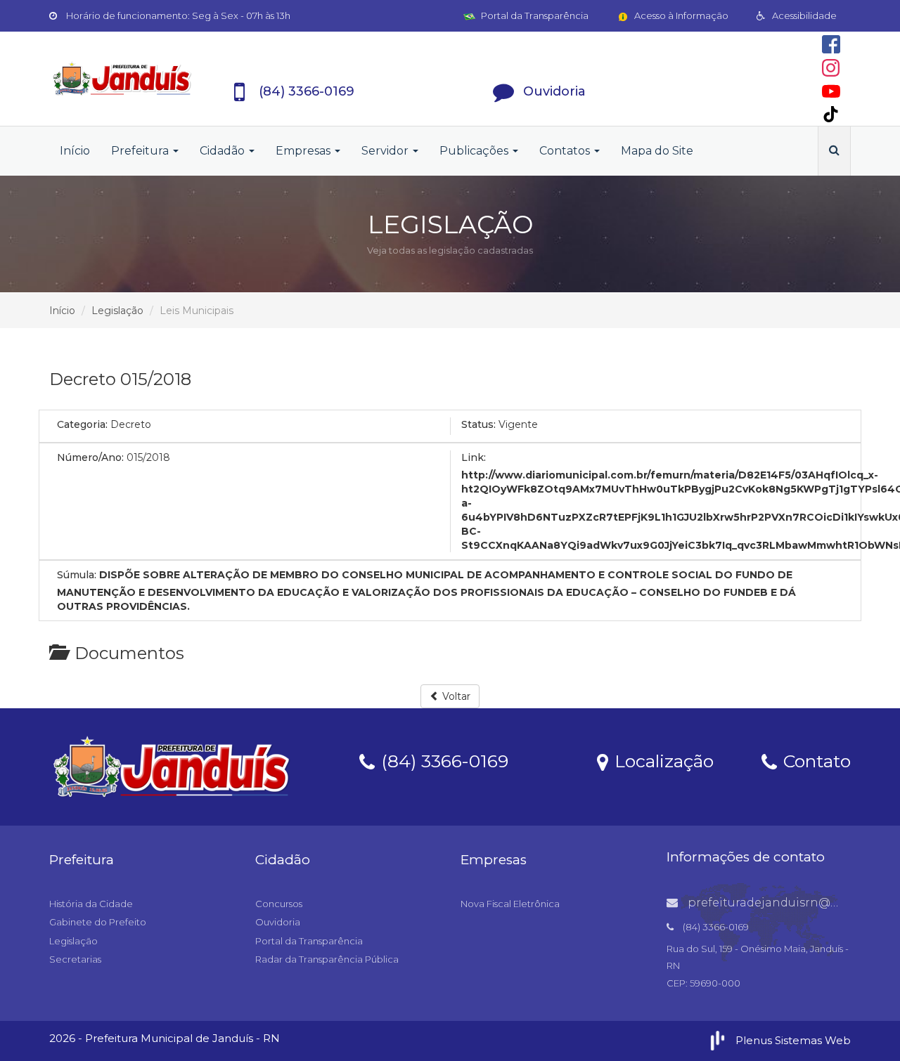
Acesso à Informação (680, 15)
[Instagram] (831, 68)
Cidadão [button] (224, 150)
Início (75, 150)
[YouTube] (831, 91)
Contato (814, 760)
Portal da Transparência (534, 15)
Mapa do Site (657, 150)
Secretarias (75, 959)
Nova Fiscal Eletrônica (510, 903)
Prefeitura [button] (141, 150)
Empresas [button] (304, 150)
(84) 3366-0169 (442, 760)
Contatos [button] (566, 150)
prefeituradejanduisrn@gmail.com (789, 902)
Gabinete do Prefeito (97, 921)
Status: (478, 424)
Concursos (278, 903)
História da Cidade (91, 903)
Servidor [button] (386, 150)
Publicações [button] (475, 150)
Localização (662, 760)
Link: (473, 457)
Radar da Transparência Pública (327, 959)
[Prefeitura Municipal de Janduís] (122, 78)
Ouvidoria (277, 921)
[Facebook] (831, 44)
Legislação (117, 310)
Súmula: (76, 574)
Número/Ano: (90, 457)
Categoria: (82, 424)
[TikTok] (831, 114)
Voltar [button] (454, 696)
